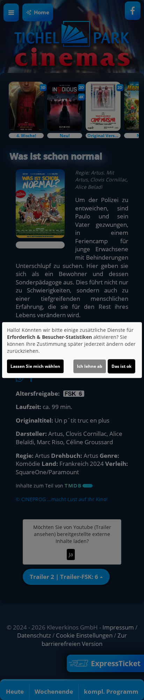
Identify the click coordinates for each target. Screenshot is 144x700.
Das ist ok (121, 366)
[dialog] (72, 350)
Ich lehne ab (89, 366)
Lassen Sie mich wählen (35, 366)
